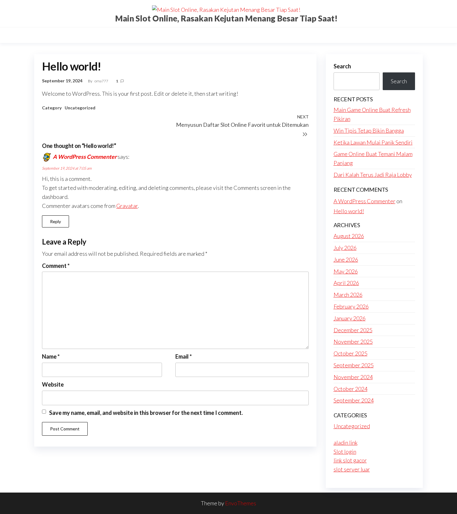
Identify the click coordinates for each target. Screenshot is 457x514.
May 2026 (346, 271)
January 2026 (350, 318)
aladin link (346, 442)
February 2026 (351, 306)
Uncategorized (80, 107)
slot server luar (352, 469)
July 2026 (345, 247)
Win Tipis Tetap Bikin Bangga (369, 130)
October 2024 (350, 388)
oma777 (102, 81)
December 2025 (353, 330)
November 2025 (353, 341)
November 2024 (353, 377)
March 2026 (348, 294)
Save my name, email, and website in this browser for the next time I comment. (146, 412)
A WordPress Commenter (85, 156)
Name (51, 356)
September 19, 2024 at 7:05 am (67, 168)
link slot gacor (350, 460)
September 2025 (354, 365)
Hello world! (349, 211)
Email (183, 356)
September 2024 (354, 400)
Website (53, 384)
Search (342, 66)
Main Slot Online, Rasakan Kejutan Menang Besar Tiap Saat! (226, 18)
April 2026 (346, 282)
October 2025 (350, 353)
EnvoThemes (240, 503)
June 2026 (346, 259)
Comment (56, 265)
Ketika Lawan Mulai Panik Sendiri (373, 142)
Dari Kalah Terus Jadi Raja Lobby (373, 174)
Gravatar (127, 205)
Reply (55, 221)
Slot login (345, 451)
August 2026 (349, 235)
